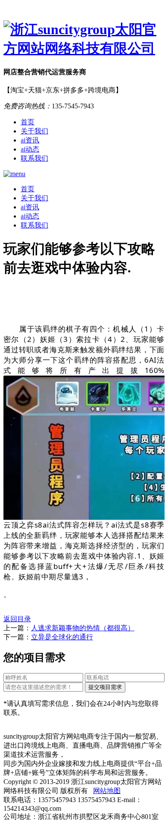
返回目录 (17, 619)
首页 (27, 122)
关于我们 (34, 131)
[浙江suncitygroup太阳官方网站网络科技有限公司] (84, 39)
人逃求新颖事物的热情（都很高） (82, 628)
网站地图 (107, 790)
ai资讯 (30, 140)
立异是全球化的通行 (62, 637)
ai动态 (30, 149)
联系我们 (34, 158)
